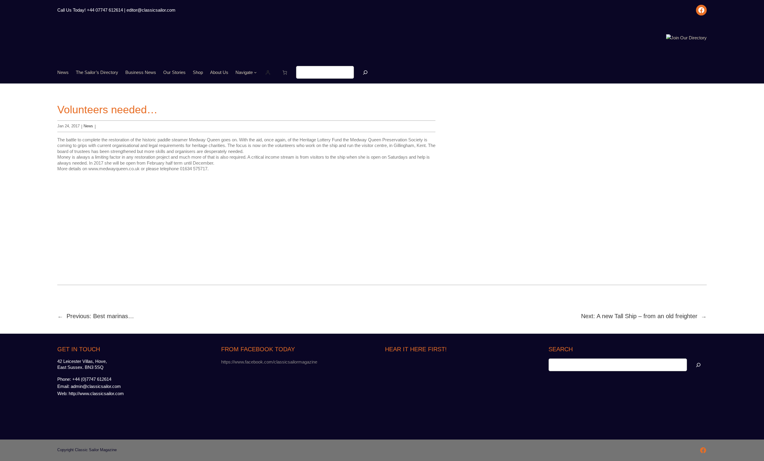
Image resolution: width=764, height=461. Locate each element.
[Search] (365, 72)
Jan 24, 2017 (68, 126)
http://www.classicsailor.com (96, 393)
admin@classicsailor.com (96, 386)
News (88, 126)
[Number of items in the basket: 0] (285, 72)
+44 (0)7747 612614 (91, 379)
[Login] (268, 72)
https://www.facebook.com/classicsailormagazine (269, 361)
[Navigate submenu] (255, 72)
